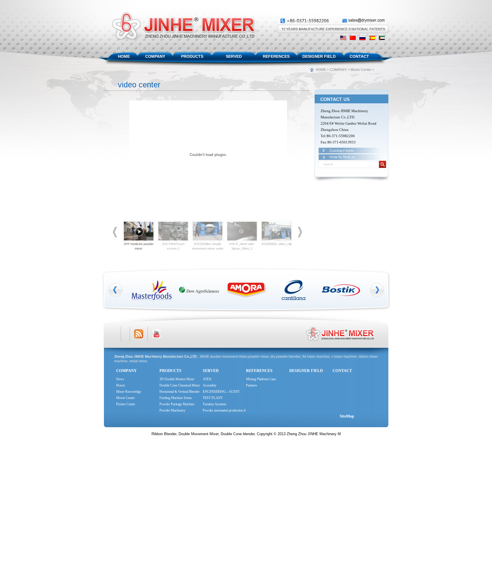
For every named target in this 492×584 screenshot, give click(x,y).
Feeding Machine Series (175, 398)
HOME (124, 56)
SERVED (234, 56)
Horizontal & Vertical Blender (179, 392)
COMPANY (155, 56)
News (120, 379)
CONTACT (359, 56)
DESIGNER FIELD (319, 56)
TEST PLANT (213, 398)
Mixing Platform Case (261, 379)
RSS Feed (138, 333)
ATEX (207, 379)
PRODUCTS (192, 56)
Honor (120, 385)
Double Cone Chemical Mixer (179, 385)
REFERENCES (276, 56)
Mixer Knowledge (128, 392)
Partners (251, 385)
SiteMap (347, 416)
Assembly (209, 385)
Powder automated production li (224, 410)
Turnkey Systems (214, 404)
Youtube (156, 333)
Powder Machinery (172, 410)
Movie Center (360, 70)
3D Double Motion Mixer (176, 379)
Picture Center (125, 404)
